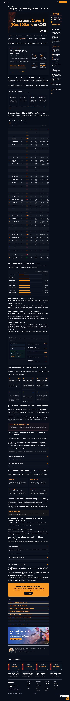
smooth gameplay (28, 588)
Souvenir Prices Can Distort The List (16, 459)
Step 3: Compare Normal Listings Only (16, 557)
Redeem (46, 686)
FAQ (53, 93)
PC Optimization (11, 6)
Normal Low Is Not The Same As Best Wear (17, 448)
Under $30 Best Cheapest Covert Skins (56, 50)
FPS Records (47, 688)
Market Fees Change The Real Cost (16, 463)
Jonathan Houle (11, 676)
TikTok (57, 688)
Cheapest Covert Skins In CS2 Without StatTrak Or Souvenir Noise (56, 33)
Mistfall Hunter (39, 671)
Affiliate (37, 688)
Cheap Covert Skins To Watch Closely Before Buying (56, 79)
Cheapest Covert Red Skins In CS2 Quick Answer (56, 37)
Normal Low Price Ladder (56, 47)
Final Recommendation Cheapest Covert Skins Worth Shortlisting (56, 90)
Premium (28, 685)
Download (47, 683)
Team (28, 686)
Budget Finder (56, 59)
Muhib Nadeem (11, 10)
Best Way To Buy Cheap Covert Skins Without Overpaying (56, 87)
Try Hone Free (28, 593)
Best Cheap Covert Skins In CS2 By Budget (56, 44)
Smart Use (56, 61)
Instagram (57, 685)
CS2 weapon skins (23, 38)
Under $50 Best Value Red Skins (56, 57)
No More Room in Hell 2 (27, 671)
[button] (60, 29)
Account (28, 683)
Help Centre (38, 690)
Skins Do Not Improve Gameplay (15, 466)
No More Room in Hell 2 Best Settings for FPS (27, 674)
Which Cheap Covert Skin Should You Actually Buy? (56, 75)
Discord (57, 683)
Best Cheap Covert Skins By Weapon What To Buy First (56, 64)
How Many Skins (13, 346)
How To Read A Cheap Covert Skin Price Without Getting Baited (56, 71)
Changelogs (47, 690)
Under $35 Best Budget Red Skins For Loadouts (56, 54)
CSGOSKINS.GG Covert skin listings (32, 106)
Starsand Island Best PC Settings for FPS (55, 674)
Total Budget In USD (13, 343)
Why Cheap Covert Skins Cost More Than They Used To (56, 68)
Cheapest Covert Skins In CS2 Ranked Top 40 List (56, 41)
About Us (28, 688)
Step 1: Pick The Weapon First (14, 546)
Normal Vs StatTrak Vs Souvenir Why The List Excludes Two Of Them (56, 83)
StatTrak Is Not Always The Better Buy (16, 456)
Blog (37, 686)
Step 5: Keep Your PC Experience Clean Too (17, 564)
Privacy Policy (38, 685)
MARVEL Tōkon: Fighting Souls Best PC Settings (13, 674)
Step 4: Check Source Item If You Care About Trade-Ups (20, 560)
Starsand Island (53, 672)
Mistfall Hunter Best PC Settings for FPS (41, 674)
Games (46, 685)
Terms (37, 683)
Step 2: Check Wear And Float (15, 553)
